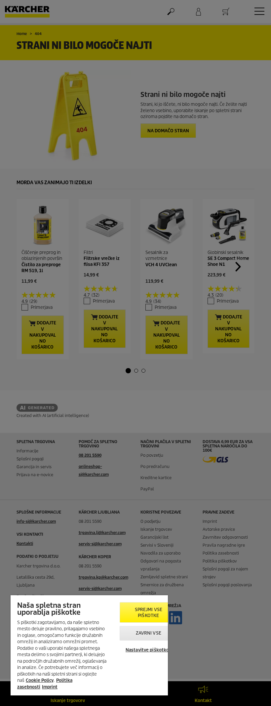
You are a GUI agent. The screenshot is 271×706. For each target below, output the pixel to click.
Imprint (50, 687)
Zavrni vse (148, 633)
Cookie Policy (40, 680)
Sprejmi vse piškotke (148, 612)
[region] (89, 645)
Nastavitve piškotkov (149, 650)
